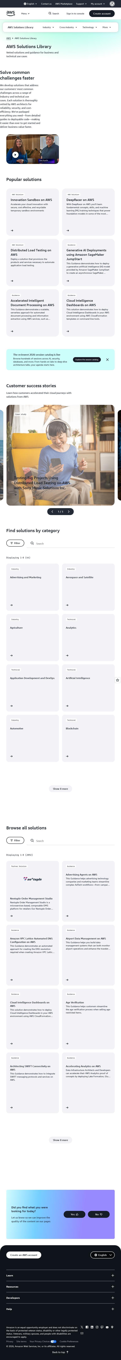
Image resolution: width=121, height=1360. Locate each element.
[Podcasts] (112, 1327)
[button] (102, 13)
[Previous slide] (51, 511)
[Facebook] (87, 1327)
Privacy (9, 1341)
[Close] (107, 359)
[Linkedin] (92, 1327)
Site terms (21, 1341)
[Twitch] (102, 1327)
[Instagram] (97, 1327)
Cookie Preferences (69, 1341)
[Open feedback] (117, 680)
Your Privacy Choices (40, 1341)
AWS (8, 38)
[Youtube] (107, 1327)
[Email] (82, 1333)
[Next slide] (70, 511)
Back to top (58, 1352)
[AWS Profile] (112, 3)
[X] (82, 1327)
